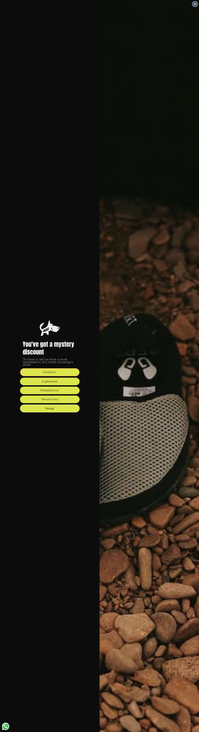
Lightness (50, 381)
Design (49, 408)
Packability (49, 390)
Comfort (50, 372)
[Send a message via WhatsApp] (5, 726)
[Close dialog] (195, 4)
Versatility (49, 399)
